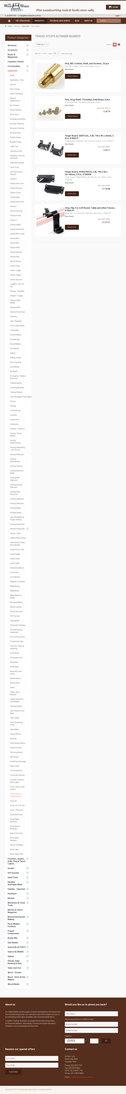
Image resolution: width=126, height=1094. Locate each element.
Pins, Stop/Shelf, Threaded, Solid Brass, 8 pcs (87, 99)
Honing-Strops (16, 513)
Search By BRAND (16, 952)
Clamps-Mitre (15, 307)
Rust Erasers (15, 683)
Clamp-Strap (15, 266)
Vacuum (13, 801)
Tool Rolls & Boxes (17, 775)
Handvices (14, 424)
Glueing (13, 406)
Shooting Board (16, 752)
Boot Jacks (14, 114)
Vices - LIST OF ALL (17, 805)
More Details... (70, 69)
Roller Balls (14, 667)
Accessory (12, 50)
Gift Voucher (13, 873)
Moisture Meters (16, 602)
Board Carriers (15, 110)
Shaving (13, 739)
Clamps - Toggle (16, 296)
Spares (11, 956)
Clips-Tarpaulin (16, 321)
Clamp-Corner (15, 193)
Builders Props (16, 142)
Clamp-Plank (15, 247)
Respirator (14, 662)
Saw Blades (13, 942)
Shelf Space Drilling (17, 743)
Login (117, 16)
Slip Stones (14, 757)
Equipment (25, 26)
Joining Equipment (17, 524)
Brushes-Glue (15, 133)
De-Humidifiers (15, 335)
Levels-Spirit (14, 563)
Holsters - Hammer (17, 429)
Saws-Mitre (14, 729)
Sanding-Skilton (16, 706)
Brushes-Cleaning (17, 124)
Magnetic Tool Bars (17, 582)
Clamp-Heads (15, 225)
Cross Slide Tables (17, 326)
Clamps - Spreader (17, 291)
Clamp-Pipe (14, 243)
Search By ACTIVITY (17, 947)
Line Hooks (14, 572)
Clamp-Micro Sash (17, 234)
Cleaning (13, 316)
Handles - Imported (16, 889)
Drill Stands (14, 349)
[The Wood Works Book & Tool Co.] (16, 7)
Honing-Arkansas (17, 454)
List (115, 44)
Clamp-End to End (17, 202)
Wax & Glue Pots (16, 833)
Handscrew (14, 420)
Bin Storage (14, 105)
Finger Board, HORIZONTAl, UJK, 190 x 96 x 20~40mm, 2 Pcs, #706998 (86, 173)
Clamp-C (13, 179)
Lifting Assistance (17, 568)
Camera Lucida (16, 151)
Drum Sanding (15, 362)
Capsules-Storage (17, 163)
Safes (12, 687)
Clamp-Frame (15, 215)
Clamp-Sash (15, 257)
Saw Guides (14, 718)
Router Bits (13, 938)
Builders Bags (15, 137)
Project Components (13, 932)
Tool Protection (16, 771)
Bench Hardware (16, 94)
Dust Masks (14, 367)
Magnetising (15, 586)
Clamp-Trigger (15, 275)
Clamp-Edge (14, 197)
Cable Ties (14, 146)
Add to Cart (71, 155)
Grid (119, 44)
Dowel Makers (15, 344)
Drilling (12, 353)
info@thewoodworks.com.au (81, 1077)
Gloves (13, 401)
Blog (77, 21)
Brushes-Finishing (17, 128)
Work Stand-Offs (16, 854)
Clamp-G (13, 220)
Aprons (13, 85)
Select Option (72, 76)
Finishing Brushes (17, 388)
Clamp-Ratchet (16, 252)
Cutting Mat (14, 330)
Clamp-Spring (15, 261)
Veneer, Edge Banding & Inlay (15, 962)
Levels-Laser (15, 559)
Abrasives (12, 45)
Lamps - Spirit (15, 533)
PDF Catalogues (23, 21)
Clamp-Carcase (16, 188)
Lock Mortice (15, 577)
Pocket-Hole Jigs (16, 641)
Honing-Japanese (17, 499)
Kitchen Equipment (17, 529)
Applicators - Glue (17, 80)
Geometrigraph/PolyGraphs (21, 397)
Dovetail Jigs (15, 339)
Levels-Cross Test (17, 550)
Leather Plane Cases (18, 538)
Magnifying (14, 591)
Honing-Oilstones (17, 503)
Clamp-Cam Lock (17, 183)
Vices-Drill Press (16, 815)
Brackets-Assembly (17, 119)
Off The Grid (14, 616)
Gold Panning (15, 410)
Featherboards (16, 383)
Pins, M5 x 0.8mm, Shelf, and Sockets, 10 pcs (87, 63)
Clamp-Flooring (16, 211)
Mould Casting (15, 607)
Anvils (12, 75)
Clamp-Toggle (15, 270)
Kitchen (11, 898)
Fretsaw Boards (16, 392)
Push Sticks (14, 653)
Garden (11, 868)
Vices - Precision (16, 810)
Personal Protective (17, 625)
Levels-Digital (15, 554)
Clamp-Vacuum (16, 280)
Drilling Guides (15, 358)
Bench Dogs (15, 89)
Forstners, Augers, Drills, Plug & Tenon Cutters (16, 861)
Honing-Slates (15, 508)
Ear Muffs (14, 371)
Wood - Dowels (14, 972)
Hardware (12, 893)
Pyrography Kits (16, 658)
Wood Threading (16, 845)
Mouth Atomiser (16, 611)
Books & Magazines (13, 55)
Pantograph (14, 621)
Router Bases (15, 678)
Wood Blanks (13, 984)
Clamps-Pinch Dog (17, 312)
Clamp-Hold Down (17, 229)
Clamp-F (13, 206)
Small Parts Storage (18, 761)
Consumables (14, 66)
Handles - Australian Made (15, 883)
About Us (88, 21)
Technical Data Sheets (60, 21)
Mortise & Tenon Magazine (15, 911)
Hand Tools (13, 877)
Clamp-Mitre (14, 238)
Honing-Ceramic (16, 466)
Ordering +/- (41, 44)
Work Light (14, 849)
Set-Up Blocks (15, 734)
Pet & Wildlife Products (14, 925)
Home (10, 26)
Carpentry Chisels (16, 61)
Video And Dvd (14, 968)
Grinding (13, 415)
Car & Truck (14, 167)
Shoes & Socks (16, 748)
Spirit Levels (14, 766)
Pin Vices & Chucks (17, 637)
